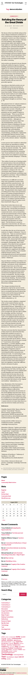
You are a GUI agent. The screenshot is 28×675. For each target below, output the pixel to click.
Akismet (7, 667)
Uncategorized (5, 629)
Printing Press (18, 648)
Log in (3, 492)
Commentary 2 (5, 605)
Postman (10, 648)
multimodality (11, 646)
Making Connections (7, 617)
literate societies (7, 469)
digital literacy (17, 640)
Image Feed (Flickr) (7, 611)
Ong (16, 646)
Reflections (4, 619)
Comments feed (6, 496)
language (11, 643)
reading (3, 649)
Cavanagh (3, 638)
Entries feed (4, 494)
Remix (20, 649)
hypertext (19, 642)
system (15, 651)
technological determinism (7, 652)
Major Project (5, 615)
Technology (4, 625)
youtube (9, 658)
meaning (9, 645)
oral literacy (21, 469)
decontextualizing (7, 468)
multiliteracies (16, 645)
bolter (18, 637)
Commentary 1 (14, 16)
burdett (23, 637)
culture (3, 640)
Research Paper (6, 621)
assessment (12, 636)
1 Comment (15, 28)
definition (10, 640)
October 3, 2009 (19, 25)
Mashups (3, 645)
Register (3, 490)
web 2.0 (21, 657)
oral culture (14, 469)
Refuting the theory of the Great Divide (14, 21)
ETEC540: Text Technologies (14, 3)
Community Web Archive (8, 482)
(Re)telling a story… (11, 561)
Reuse (24, 649)
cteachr (10, 25)
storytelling (4, 651)
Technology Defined (18, 654)
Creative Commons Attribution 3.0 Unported (13, 673)
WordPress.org (5, 498)
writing (3, 659)
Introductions (5, 613)
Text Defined (10, 657)
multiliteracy (5, 646)
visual (16, 657)
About (3, 480)
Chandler (9, 638)
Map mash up (9, 558)
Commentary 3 (5, 607)
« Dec (3, 520)
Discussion (4, 609)
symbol (11, 651)
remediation (15, 649)
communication (16, 638)
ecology (13, 641)
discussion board (6, 641)
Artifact (7, 636)
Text (2, 627)
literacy (16, 643)
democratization (16, 468)
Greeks (22, 468)
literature (21, 643)
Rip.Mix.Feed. (5, 623)
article (3, 637)
